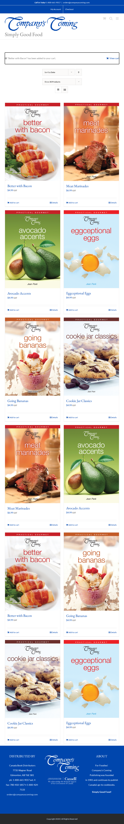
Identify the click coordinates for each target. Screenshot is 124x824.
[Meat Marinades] (91, 142)
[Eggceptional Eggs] (91, 249)
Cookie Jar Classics (79, 400)
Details (55, 202)
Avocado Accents (19, 293)
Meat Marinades (77, 186)
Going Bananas (17, 400)
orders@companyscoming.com (76, 2)
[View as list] (65, 90)
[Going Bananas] (32, 357)
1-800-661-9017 (53, 2)
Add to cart (14, 202)
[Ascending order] (79, 72)
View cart (114, 58)
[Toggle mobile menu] (117, 18)
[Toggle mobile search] (111, 18)
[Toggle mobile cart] (104, 18)
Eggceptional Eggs (78, 293)
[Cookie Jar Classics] (91, 357)
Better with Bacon (19, 186)
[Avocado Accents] (32, 249)
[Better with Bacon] (32, 142)
